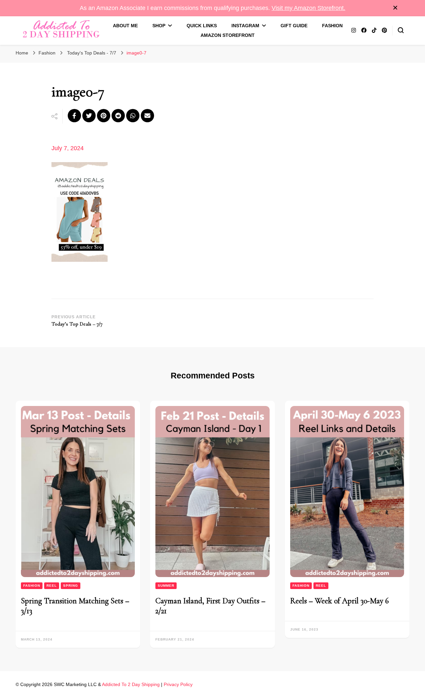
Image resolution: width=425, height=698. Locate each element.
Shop (158, 25)
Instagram (245, 25)
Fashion (332, 25)
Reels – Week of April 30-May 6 (339, 601)
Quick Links (202, 25)
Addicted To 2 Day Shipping (131, 684)
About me (125, 25)
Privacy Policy (178, 684)
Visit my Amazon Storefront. (308, 8)
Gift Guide (294, 25)
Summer (166, 585)
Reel (51, 585)
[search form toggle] (401, 30)
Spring (70, 585)
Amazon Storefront (228, 35)
